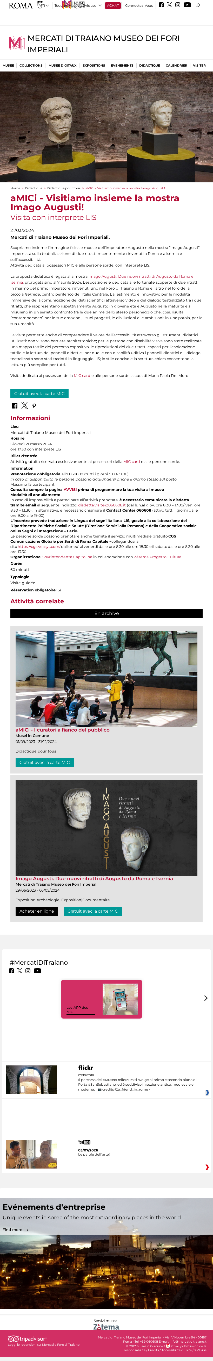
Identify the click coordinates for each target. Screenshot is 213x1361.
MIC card (82, 375)
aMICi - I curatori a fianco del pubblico (63, 730)
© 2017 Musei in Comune (144, 1346)
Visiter (199, 65)
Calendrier (176, 65)
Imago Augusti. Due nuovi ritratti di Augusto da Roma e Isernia (94, 879)
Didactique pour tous (64, 188)
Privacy (175, 1346)
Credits (153, 1350)
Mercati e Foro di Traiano (60, 1344)
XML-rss (200, 1350)
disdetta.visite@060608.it (102, 505)
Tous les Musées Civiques (75, 5)
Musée (8, 65)
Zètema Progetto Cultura (157, 557)
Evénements (122, 65)
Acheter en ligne (36, 911)
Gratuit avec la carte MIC (39, 393)
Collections (31, 65)
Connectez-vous (139, 5)
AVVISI (70, 489)
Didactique (149, 65)
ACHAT (113, 5)
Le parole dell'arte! (94, 1154)
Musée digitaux (63, 65)
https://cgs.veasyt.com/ (39, 546)
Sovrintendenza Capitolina (67, 557)
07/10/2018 (137, 1082)
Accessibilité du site (177, 1350)
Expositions (94, 65)
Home (15, 188)
